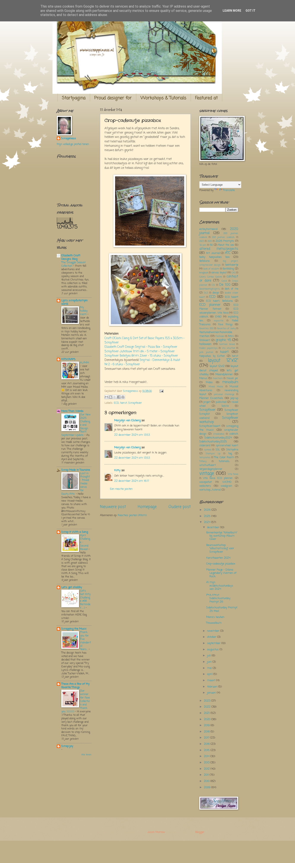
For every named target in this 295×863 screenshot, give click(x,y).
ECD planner (209, 305)
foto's (231, 336)
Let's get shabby (71, 587)
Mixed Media (216, 386)
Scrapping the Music (74, 629)
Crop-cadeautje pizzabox (220, 564)
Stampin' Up (213, 453)
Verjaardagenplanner (210, 469)
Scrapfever (135, 403)
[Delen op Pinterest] (123, 397)
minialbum (230, 382)
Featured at (206, 98)
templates (204, 457)
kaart (224, 352)
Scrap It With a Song (74, 532)
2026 (207, 510)
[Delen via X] (115, 397)
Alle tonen (86, 754)
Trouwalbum (214, 623)
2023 (201, 241)
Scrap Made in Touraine (75, 470)
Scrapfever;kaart (209, 426)
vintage (206, 473)
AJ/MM (84, 363)
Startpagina (74, 98)
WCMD (227, 482)
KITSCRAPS (68, 359)
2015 (207, 750)
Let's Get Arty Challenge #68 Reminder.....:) (85, 599)
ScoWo (225, 406)
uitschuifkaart (207, 465)
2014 (207, 756)
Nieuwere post (113, 507)
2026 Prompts (225, 241)
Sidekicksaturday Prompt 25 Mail (221, 609)
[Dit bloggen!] (110, 397)
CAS (234, 272)
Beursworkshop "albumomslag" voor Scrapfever (220, 548)
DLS (206, 293)
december (213, 527)
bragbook (203, 272)
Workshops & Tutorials (163, 98)
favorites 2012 (206, 328)
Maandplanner (224, 374)
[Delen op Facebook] (119, 397)
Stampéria (232, 450)
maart (211, 680)
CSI (213, 285)
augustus (213, 650)
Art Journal (213, 253)
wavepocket (205, 482)
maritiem (218, 378)
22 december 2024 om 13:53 (132, 435)
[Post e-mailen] (160, 391)
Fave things (225, 325)
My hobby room (83, 310)
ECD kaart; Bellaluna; (219, 301)
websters (205, 486)
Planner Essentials (211, 398)
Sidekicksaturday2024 (218, 438)
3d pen (202, 245)
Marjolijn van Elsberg (127, 420)
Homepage (147, 507)
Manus (203, 378)
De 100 (224, 284)
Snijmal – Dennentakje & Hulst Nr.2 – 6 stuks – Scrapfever (142, 362)
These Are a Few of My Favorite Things (75, 685)
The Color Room (224, 457)
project (207, 402)
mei (210, 668)
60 (211, 245)
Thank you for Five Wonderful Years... (85, 641)
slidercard (204, 446)
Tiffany (202, 461)
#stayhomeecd (208, 229)
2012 (207, 769)
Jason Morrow (156, 832)
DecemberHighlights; (209, 289)
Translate (229, 190)
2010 (207, 781)
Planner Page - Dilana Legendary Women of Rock (221, 573)
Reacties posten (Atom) (132, 515)
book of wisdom (211, 269)
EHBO (218, 317)
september (214, 643)
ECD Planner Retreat (218, 307)
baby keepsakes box (214, 257)
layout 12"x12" (223, 360)
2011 (207, 775)
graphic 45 (223, 340)
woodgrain (226, 486)
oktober (212, 637)
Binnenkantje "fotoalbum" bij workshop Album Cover (221, 536)
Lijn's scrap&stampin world (74, 302)
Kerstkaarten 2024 (218, 558)
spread (207, 449)
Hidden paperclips (208, 348)
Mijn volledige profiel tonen (73, 144)
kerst (123, 403)
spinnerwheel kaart (227, 446)
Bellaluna (204, 261)
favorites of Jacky (226, 328)
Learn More (232, 10)
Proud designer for (113, 98)
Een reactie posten (121, 489)
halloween (205, 344)
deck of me (231, 289)
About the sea (226, 245)
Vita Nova (233, 474)
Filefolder (220, 336)
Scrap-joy (67, 746)
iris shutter (228, 348)
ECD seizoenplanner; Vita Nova (218, 311)
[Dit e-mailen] (106, 397)
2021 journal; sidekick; (223, 237)
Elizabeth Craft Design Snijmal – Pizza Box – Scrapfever (141, 347)
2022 (207, 707)
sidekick (233, 434)
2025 (207, 516)
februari (212, 687)
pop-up (234, 398)
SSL (218, 450)
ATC (228, 253)
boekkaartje (231, 265)
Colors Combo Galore (210, 277)
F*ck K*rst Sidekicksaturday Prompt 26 (218, 598)
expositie (218, 320)
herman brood (227, 344)
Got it (250, 10)
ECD (116, 403)
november (213, 631)
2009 (207, 787)
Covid (224, 281)
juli (209, 656)
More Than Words (72, 411)
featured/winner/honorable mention (215, 334)
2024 (210, 241)
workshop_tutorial (210, 490)
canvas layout (219, 273)
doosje (216, 293)
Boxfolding (228, 269)
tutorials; (224, 461)
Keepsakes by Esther (212, 356)
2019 (207, 725)
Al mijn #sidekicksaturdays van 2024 (219, 585)
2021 (207, 713)
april (210, 674)
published (221, 402)
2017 (207, 738)
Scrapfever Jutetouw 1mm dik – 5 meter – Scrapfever (140, 351)
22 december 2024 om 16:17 (131, 481)
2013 (207, 763)
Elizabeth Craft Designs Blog (70, 257)
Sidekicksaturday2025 (213, 442)
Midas (209, 382)
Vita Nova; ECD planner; (218, 478)
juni (210, 662)
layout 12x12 (217, 366)
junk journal (206, 352)
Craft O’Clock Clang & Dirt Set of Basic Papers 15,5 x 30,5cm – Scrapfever (144, 340)
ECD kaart (231, 297)
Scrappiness (68, 138)
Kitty (117, 470)
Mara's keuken (215, 617)
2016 (207, 744)
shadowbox (218, 434)
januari (212, 693)
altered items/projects (218, 249)
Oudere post (179, 507)
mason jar (232, 378)
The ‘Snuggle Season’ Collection (73, 264)
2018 (207, 732)
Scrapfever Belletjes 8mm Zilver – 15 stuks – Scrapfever (141, 356)
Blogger (200, 832)
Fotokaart (204, 340)
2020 (207, 719)
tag (230, 454)
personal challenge (224, 394)
